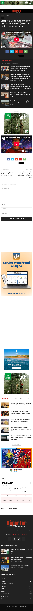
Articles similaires (6, 60)
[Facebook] (9, 539)
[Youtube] (23, 539)
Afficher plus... (16, 444)
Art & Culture (4, 596)
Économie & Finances (7, 583)
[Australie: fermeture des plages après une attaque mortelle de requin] (5, 103)
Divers (2, 18)
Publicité (8, 606)
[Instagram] (14, 539)
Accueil (2, 15)
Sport (2, 588)
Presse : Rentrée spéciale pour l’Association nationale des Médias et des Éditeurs (20, 68)
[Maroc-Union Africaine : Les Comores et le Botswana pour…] (5, 560)
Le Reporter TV (5, 594)
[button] (30, 11)
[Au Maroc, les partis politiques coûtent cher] (5, 552)
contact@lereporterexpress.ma (18, 534)
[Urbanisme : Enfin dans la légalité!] (5, 568)
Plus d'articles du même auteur (10, 63)
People (3, 599)
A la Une (3, 70)
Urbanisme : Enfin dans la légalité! (20, 565)
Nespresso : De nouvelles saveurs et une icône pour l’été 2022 (20, 95)
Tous (16, 398)
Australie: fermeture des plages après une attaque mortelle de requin (20, 103)
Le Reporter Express (7, 28)
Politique (3, 586)
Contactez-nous (23, 606)
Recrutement (15, 606)
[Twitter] (18, 539)
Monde (3, 591)
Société (3, 581)
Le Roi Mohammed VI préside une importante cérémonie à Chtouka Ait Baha (25, 174)
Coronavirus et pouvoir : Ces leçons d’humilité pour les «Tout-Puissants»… (8, 173)
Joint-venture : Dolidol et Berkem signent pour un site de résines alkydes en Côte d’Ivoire (20, 86)
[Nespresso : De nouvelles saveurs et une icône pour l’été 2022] (5, 95)
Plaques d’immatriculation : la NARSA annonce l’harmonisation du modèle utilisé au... (21, 437)
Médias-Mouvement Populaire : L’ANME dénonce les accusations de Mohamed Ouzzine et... (21, 429)
